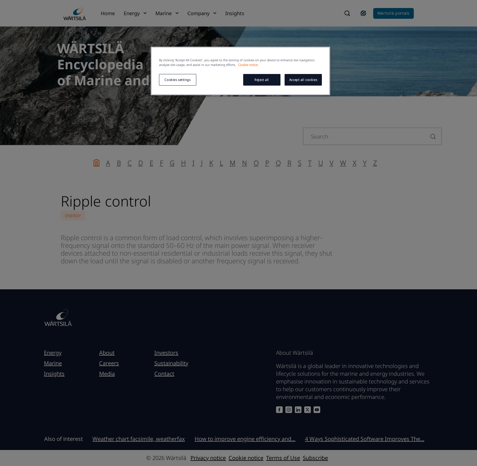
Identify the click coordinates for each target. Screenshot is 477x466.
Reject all (262, 80)
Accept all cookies (303, 80)
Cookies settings (177, 80)
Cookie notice (248, 65)
